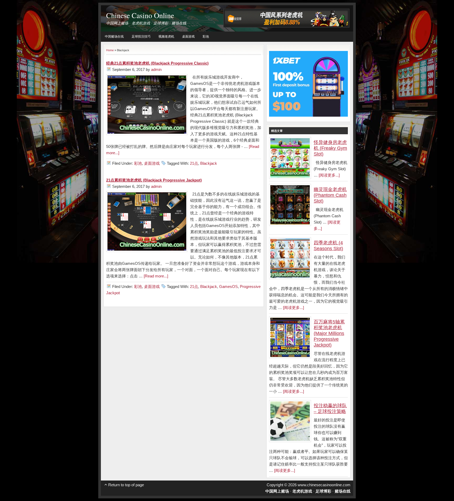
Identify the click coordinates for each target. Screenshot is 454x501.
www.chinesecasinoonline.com (324, 485)
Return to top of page (126, 485)
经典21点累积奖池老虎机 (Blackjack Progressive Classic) (157, 63)
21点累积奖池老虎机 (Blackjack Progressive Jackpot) (154, 180)
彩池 (206, 36)
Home (110, 50)
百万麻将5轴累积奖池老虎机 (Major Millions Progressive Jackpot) (329, 333)
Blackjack (208, 163)
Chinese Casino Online (140, 15)
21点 (194, 163)
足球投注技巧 (141, 36)
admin (156, 69)
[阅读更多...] (329, 175)
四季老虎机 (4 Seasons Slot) (328, 245)
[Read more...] (156, 276)
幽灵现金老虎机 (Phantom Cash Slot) (330, 195)
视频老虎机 (166, 36)
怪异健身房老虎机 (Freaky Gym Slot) (330, 148)
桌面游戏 (188, 36)
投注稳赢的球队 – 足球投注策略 (330, 408)
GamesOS (228, 286)
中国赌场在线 (114, 36)
